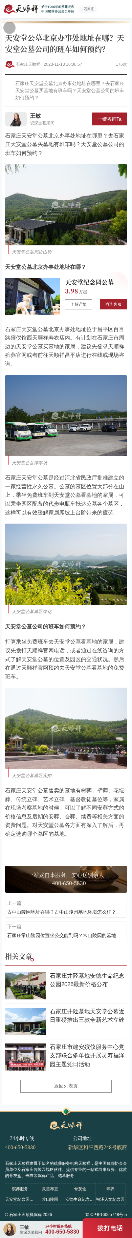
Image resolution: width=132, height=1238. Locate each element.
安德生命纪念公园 (80, 1199)
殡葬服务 (20, 1188)
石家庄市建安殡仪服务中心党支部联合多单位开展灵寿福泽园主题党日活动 (87, 1056)
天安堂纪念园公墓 (89, 282)
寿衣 (110, 1188)
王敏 (35, 116)
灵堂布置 (50, 1188)
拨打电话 (110, 1228)
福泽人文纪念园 (110, 1199)
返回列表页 (66, 1086)
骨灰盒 (80, 1188)
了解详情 (78, 304)
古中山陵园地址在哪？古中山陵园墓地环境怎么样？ (61, 912)
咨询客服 (113, 304)
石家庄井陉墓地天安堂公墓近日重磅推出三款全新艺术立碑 (87, 1015)
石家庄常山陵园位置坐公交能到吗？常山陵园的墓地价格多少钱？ (66, 935)
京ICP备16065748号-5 (106, 1214)
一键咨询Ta (109, 119)
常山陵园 (50, 1199)
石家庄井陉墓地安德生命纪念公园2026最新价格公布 (87, 980)
